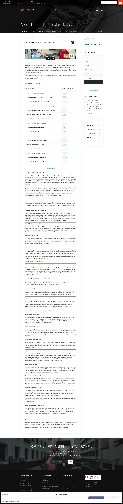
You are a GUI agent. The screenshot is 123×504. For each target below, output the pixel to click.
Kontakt (23, 490)
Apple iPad (65, 485)
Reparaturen (60, 10)
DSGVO (95, 482)
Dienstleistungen (70, 10)
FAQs (31, 488)
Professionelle (7, 1)
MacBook (65, 487)
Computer (74, 487)
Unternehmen (84, 10)
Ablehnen (113, 497)
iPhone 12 (74, 479)
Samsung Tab (75, 485)
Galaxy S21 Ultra (67, 483)
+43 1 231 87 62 (25, 483)
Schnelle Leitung (21, 1)
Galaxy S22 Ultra (76, 481)
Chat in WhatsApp (51, 168)
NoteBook (65, 489)
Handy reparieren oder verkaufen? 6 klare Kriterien (50, 479)
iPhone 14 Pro (66, 479)
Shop (70, 461)
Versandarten (88, 484)
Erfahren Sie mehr (56, 461)
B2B (78, 10)
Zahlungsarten (97, 484)
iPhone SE (74, 483)
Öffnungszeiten (34, 1)
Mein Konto (33, 490)
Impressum (18, 501)
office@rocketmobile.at (26, 485)
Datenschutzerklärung (12, 501)
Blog (92, 10)
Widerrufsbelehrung (89, 486)
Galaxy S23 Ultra (67, 481)
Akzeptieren (96, 497)
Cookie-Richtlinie (5, 501)
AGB (86, 482)
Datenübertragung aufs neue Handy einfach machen (50, 487)
